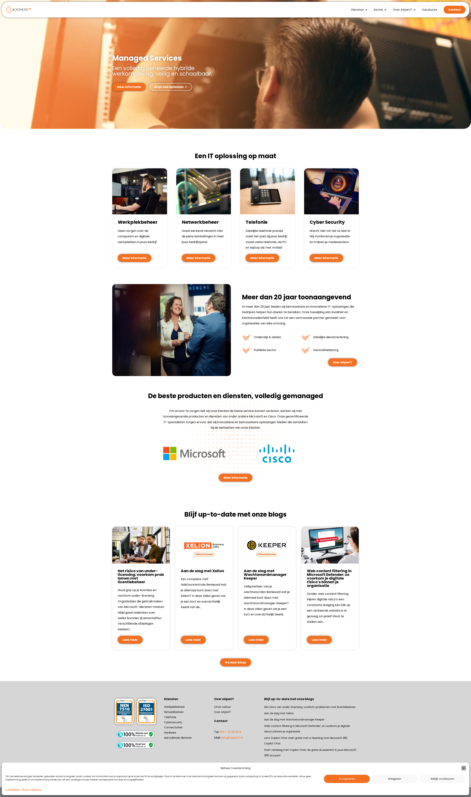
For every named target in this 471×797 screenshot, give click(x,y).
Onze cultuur (222, 707)
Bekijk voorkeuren (442, 779)
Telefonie (170, 717)
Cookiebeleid (13, 789)
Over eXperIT (222, 712)
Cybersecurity (173, 722)
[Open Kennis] (385, 10)
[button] (463, 768)
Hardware (170, 732)
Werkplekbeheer (174, 707)
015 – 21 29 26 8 (230, 732)
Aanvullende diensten (178, 738)
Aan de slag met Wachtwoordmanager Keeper (294, 719)
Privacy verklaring (32, 789)
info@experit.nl (232, 738)
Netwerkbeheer (174, 712)
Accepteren (347, 779)
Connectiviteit (173, 727)
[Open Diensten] (366, 10)
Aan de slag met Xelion (279, 713)
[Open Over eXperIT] (414, 10)
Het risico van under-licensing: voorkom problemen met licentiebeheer (310, 707)
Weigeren (394, 779)
